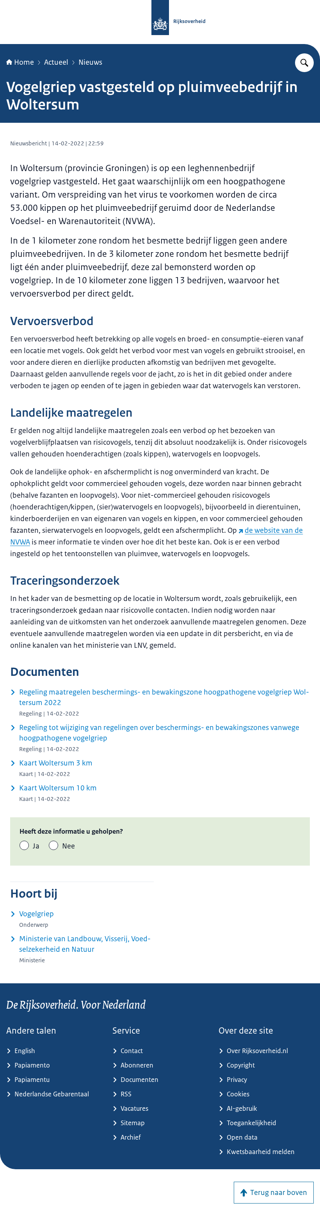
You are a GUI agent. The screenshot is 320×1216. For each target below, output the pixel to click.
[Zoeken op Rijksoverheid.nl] (304, 62)
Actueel (56, 62)
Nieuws (90, 62)
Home (24, 62)
